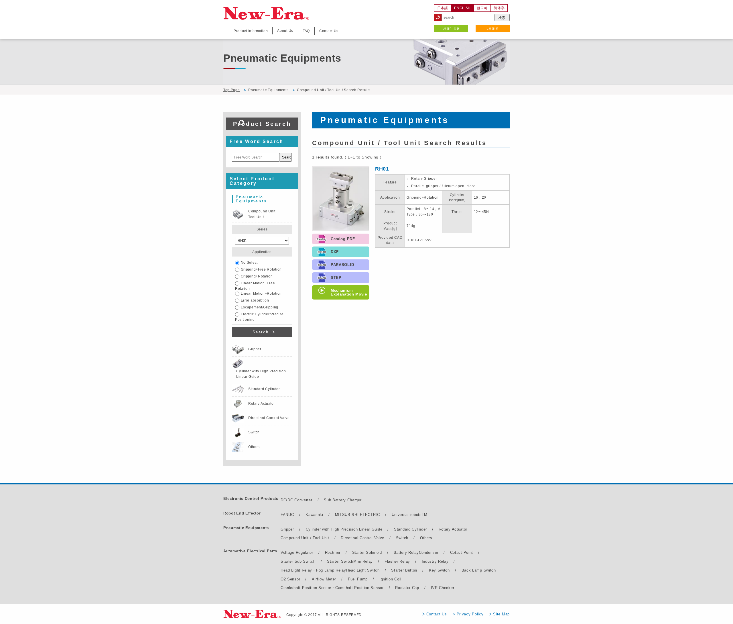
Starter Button (404, 570)
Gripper (287, 529)
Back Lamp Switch (479, 570)
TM (424, 514)
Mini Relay (363, 561)
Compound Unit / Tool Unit (305, 538)
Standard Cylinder (410, 529)
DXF (335, 252)
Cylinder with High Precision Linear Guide (344, 529)
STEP (336, 277)
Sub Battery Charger (342, 500)
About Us (285, 31)
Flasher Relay (397, 561)
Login (492, 28)
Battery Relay (406, 552)
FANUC (287, 514)
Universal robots (407, 514)
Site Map (501, 614)
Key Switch (439, 570)
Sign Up (451, 28)
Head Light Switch (363, 570)
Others (426, 538)
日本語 (442, 8)
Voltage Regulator (297, 552)
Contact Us (436, 614)
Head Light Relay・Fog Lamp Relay (313, 570)
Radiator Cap (407, 588)
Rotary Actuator (453, 529)
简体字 (499, 8)
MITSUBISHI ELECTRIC (357, 514)
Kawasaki (314, 514)
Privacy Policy (470, 614)
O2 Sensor (290, 579)
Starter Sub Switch (298, 561)
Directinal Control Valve (362, 538)
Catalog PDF (343, 239)
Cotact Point (461, 552)
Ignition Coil (390, 579)
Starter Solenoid (367, 552)
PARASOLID (342, 265)
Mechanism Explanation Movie (349, 292)
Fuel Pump (358, 579)
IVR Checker (442, 588)
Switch (402, 538)
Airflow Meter (324, 579)
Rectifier (332, 552)
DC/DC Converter (296, 500)
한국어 (482, 8)
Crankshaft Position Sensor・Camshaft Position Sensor (332, 588)
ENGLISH (462, 8)
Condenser (428, 552)
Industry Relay (435, 561)
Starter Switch (340, 561)
